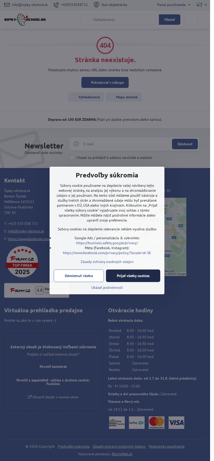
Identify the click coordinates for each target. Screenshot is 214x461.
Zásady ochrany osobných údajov (107, 261)
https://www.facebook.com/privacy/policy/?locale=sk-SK (107, 252)
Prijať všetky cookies (133, 275)
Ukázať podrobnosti (107, 287)
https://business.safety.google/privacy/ (107, 243)
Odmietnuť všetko (79, 275)
